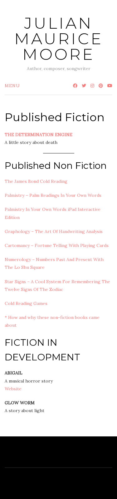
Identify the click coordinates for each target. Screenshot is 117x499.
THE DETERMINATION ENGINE (38, 134)
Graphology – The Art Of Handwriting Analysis (54, 231)
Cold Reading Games (26, 303)
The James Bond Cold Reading (36, 181)
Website (13, 389)
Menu (12, 85)
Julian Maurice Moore (58, 39)
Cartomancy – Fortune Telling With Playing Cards (57, 245)
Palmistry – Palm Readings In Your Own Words (53, 195)
